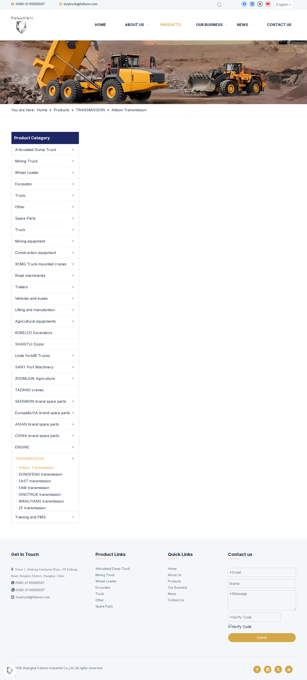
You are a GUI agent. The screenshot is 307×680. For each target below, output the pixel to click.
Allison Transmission (36, 467)
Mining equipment (30, 241)
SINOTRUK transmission (40, 494)
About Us (174, 575)
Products (174, 581)
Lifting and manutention (35, 310)
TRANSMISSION (29, 458)
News (172, 594)
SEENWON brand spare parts (40, 401)
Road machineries (30, 275)
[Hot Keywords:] (219, 5)
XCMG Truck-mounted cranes (40, 264)
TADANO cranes (29, 390)
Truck (20, 229)
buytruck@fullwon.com (81, 4)
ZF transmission (32, 508)
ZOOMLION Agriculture (35, 378)
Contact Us (176, 600)
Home (172, 569)
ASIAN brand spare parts (37, 424)
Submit (262, 637)
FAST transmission (35, 481)
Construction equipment (35, 252)
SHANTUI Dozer (29, 344)
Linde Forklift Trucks (32, 355)
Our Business (177, 587)
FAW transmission (34, 487)
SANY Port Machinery (34, 367)
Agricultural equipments (35, 321)
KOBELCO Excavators (33, 332)
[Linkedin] (252, 4)
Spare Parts (25, 218)
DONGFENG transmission (40, 474)
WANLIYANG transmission (41, 501)
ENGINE (22, 447)
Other (20, 207)
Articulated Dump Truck (35, 149)
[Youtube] (268, 4)
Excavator (23, 184)
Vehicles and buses (31, 298)
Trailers (21, 287)
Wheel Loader (27, 172)
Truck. (20, 195)
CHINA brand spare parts (37, 435)
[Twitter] (260, 4)
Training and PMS (30, 517)
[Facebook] (244, 4)
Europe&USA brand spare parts (42, 413)
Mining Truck (26, 161)
